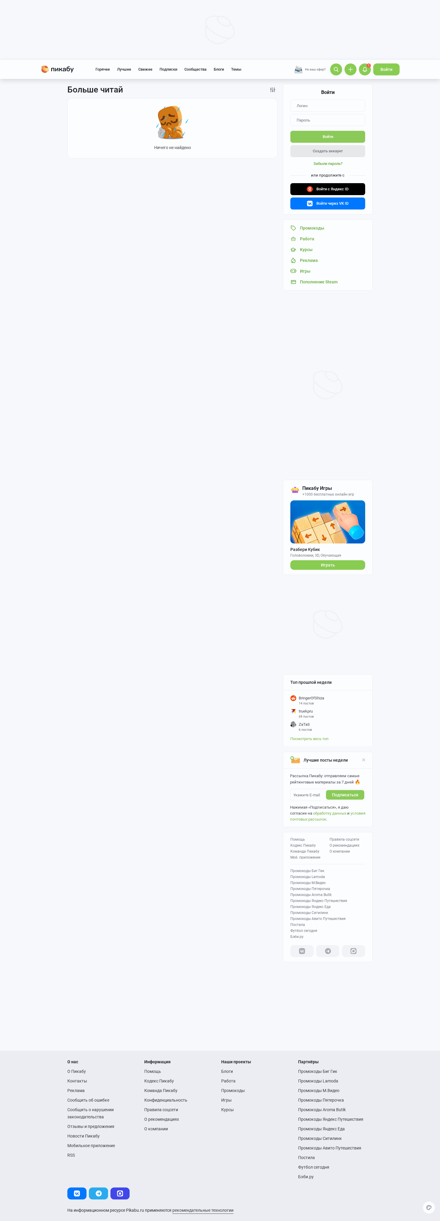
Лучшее (124, 69)
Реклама (76, 1090)
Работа (228, 1081)
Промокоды (233, 1090)
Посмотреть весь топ (309, 738)
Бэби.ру (297, 937)
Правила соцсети (344, 839)
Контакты (77, 1081)
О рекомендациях (344, 845)
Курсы (227, 1109)
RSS (71, 1155)
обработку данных (329, 813)
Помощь (297, 839)
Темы (236, 69)
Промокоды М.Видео (308, 883)
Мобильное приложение (91, 1145)
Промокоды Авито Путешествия (318, 919)
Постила (297, 925)
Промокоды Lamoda (307, 877)
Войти (386, 69)
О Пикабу (76, 1071)
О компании (340, 851)
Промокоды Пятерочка (310, 889)
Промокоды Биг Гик (307, 871)
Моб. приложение (305, 857)
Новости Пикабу (83, 1136)
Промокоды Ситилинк (309, 913)
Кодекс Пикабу (303, 845)
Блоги (219, 69)
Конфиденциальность (165, 1100)
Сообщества (195, 69)
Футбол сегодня (303, 931)
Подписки (168, 69)
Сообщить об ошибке (88, 1100)
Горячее (102, 69)
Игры (226, 1100)
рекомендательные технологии (202, 1210)
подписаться (345, 794)
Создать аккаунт (328, 151)
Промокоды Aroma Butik (311, 895)
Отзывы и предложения (90, 1126)
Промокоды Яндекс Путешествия (318, 901)
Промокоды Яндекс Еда (310, 907)
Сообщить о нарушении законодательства (90, 1113)
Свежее (145, 69)
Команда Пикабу (304, 851)
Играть (328, 565)
